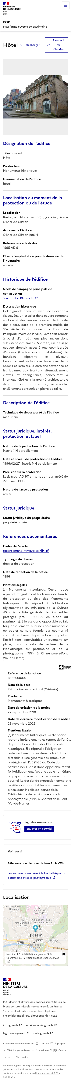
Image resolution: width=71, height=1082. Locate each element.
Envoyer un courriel (39, 829)
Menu (65, 5)
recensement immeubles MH (23, 550)
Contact (44, 1043)
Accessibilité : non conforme (18, 1043)
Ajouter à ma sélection (59, 45)
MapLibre (11, 954)
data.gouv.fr (41, 1033)
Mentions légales (12, 1065)
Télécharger (32, 45)
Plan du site (22, 1057)
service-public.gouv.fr (39, 1025)
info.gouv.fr (10, 1025)
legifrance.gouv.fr (14, 1033)
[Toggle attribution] (64, 954)
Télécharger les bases (18, 1050)
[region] (35, 935)
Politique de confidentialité (37, 1065)
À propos (60, 1043)
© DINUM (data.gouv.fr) (34, 954)
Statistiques (42, 1050)
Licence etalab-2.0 (45, 1073)
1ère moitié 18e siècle (18, 298)
